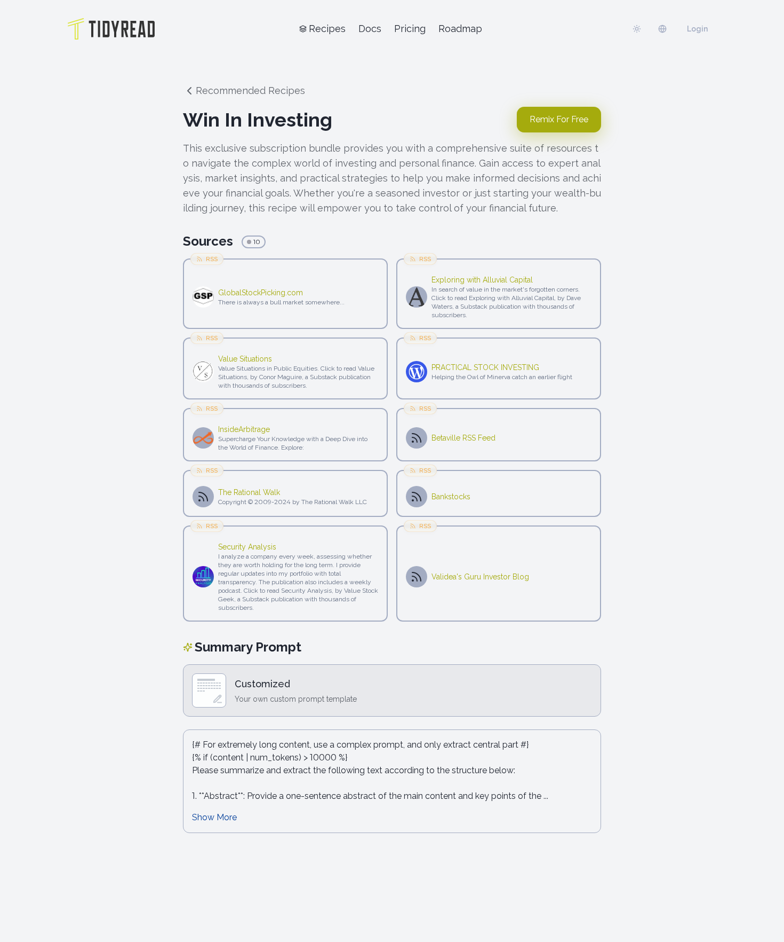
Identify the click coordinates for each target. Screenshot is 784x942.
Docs (369, 28)
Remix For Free (559, 119)
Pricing (410, 28)
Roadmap (460, 28)
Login (697, 29)
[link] (298, 292)
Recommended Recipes (250, 90)
